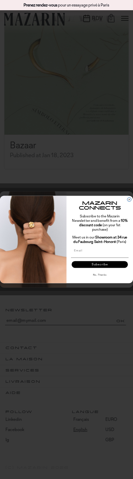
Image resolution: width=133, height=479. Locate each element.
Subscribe (100, 264)
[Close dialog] (129, 200)
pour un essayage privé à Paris (66, 4)
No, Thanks (100, 274)
